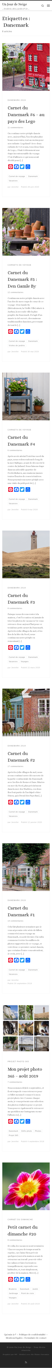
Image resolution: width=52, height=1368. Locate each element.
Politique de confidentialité (32, 1334)
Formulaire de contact (35, 1338)
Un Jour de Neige (22, 1347)
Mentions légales (14, 1338)
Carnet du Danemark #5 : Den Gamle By (22, 279)
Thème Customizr (41, 1354)
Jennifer (15, 187)
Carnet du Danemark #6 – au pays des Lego (26, 114)
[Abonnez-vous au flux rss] (26, 1362)
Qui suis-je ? (10, 1334)
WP (15, 1354)
